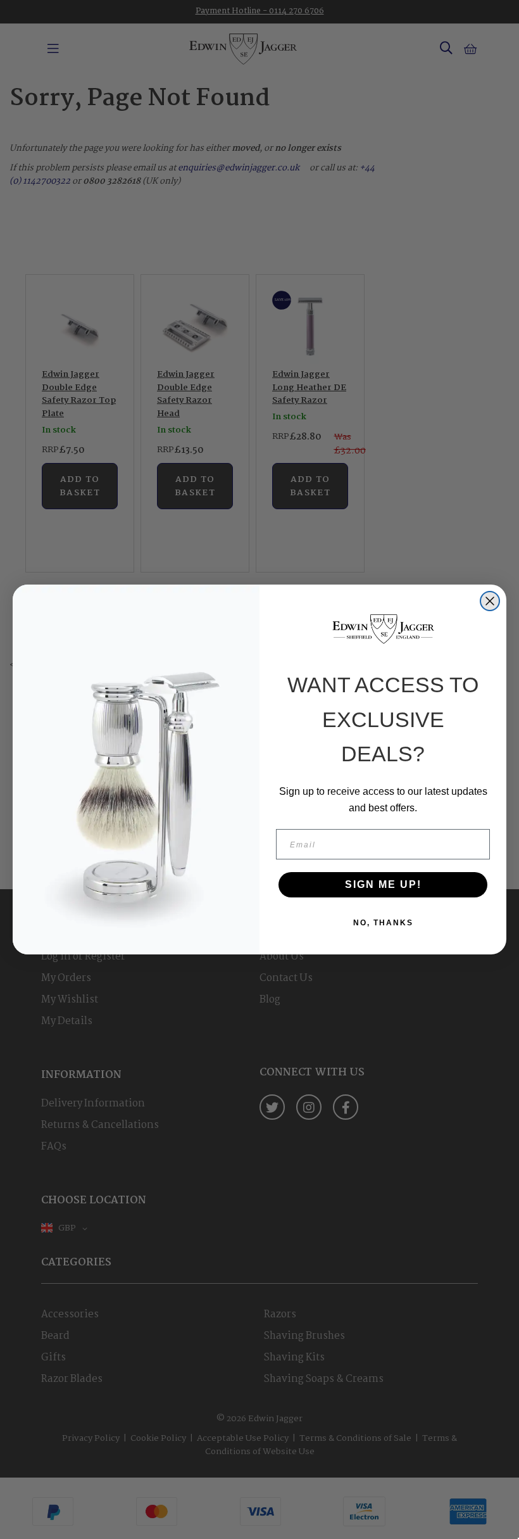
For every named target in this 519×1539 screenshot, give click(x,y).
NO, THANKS (383, 922)
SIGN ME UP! (383, 884)
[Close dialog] (490, 601)
